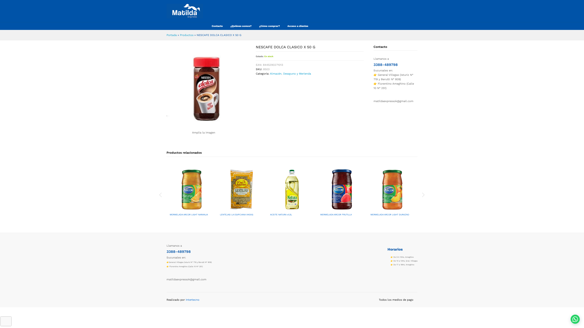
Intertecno (192, 299)
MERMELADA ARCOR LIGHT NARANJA (189, 214)
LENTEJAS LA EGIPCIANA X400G (236, 214)
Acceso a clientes (297, 26)
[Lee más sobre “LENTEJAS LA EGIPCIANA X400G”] (238, 209)
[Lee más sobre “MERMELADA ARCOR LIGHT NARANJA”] (188, 209)
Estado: (260, 56)
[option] (192, 194)
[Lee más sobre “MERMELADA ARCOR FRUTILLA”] (338, 209)
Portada (172, 35)
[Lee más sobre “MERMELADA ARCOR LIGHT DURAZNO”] (388, 209)
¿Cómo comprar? (269, 26)
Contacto (217, 26)
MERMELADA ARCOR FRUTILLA (336, 214)
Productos (186, 35)
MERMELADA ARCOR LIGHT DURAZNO (389, 214)
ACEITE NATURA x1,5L (281, 214)
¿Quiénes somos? (241, 26)
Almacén (276, 73)
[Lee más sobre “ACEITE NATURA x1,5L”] (288, 209)
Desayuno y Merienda (297, 73)
